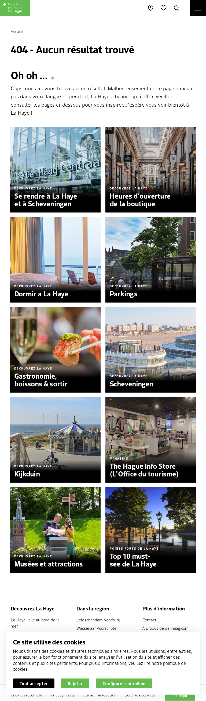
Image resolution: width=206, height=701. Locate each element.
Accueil (17, 31)
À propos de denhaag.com (165, 628)
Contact (149, 619)
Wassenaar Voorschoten (97, 628)
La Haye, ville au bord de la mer (35, 623)
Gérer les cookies (139, 695)
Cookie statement (27, 695)
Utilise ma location (99, 695)
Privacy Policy (63, 695)
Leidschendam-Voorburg (98, 619)
